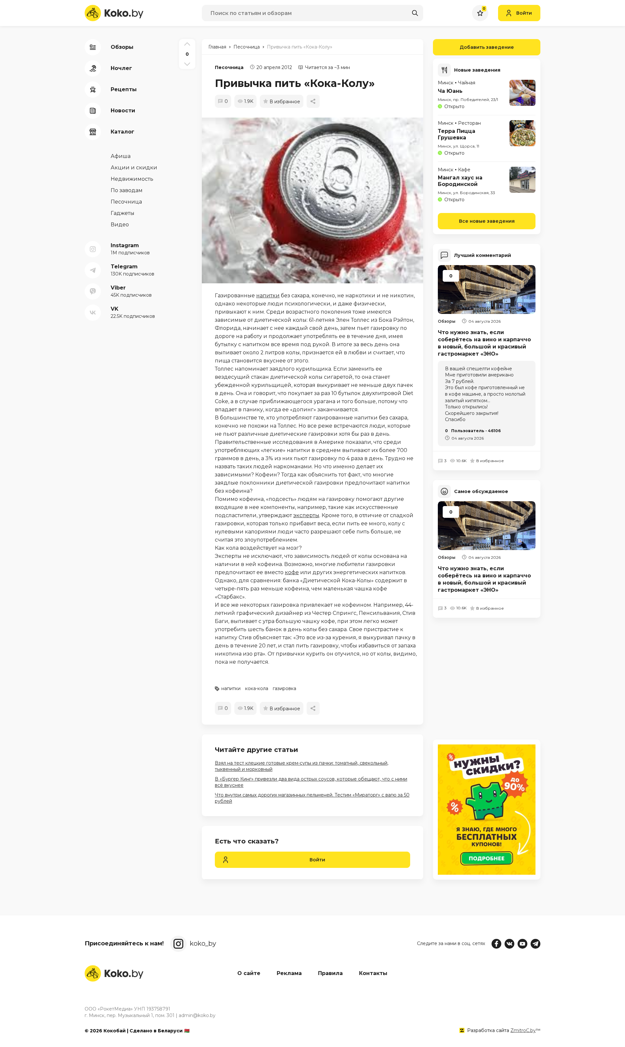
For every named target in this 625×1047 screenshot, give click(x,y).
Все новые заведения (487, 221)
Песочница (229, 67)
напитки (268, 295)
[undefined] (316, 200)
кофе (292, 572)
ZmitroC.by (523, 1030)
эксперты (306, 515)
